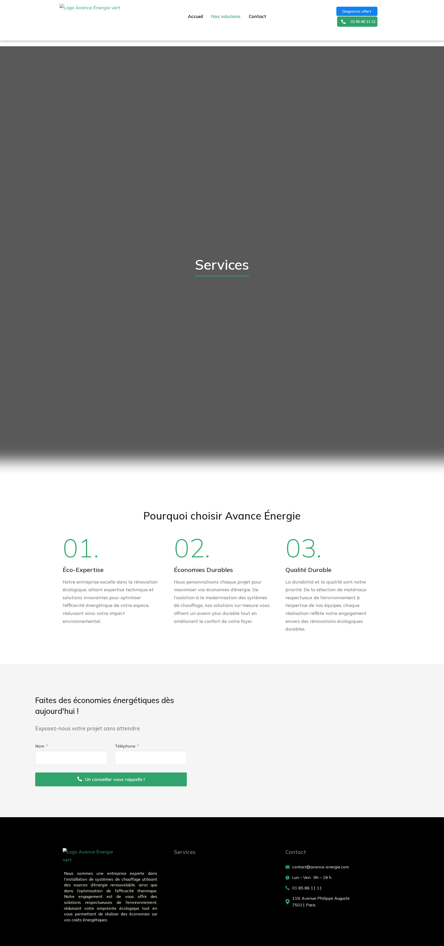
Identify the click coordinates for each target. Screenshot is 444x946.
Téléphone (125, 746)
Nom (40, 746)
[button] (363, 21)
